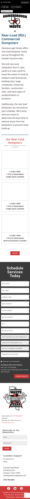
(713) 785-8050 (8, 480)
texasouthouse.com (8, 422)
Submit (6, 448)
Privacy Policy (10, 497)
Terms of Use (20, 497)
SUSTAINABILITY (17, 416)
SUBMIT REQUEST (21, 376)
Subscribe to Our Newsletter (11, 361)
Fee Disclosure (8, 459)
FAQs (5, 462)
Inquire (15, 253)
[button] (15, 31)
